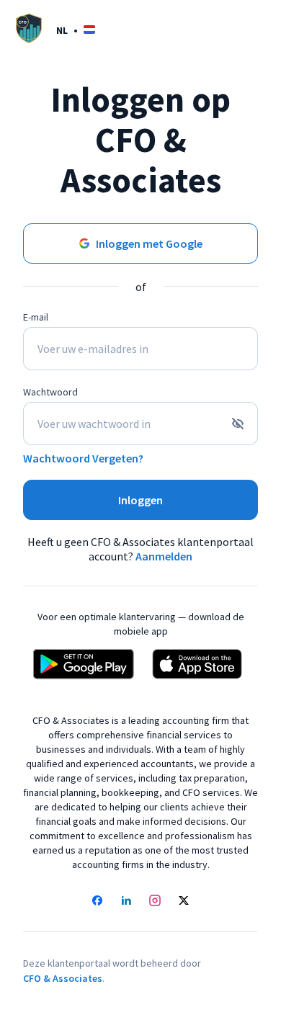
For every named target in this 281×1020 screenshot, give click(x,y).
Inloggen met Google (149, 243)
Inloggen (140, 500)
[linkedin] (126, 902)
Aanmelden (163, 556)
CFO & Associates (62, 978)
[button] (75, 29)
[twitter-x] (183, 902)
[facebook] (97, 902)
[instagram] (155, 902)
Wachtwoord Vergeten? (83, 458)
